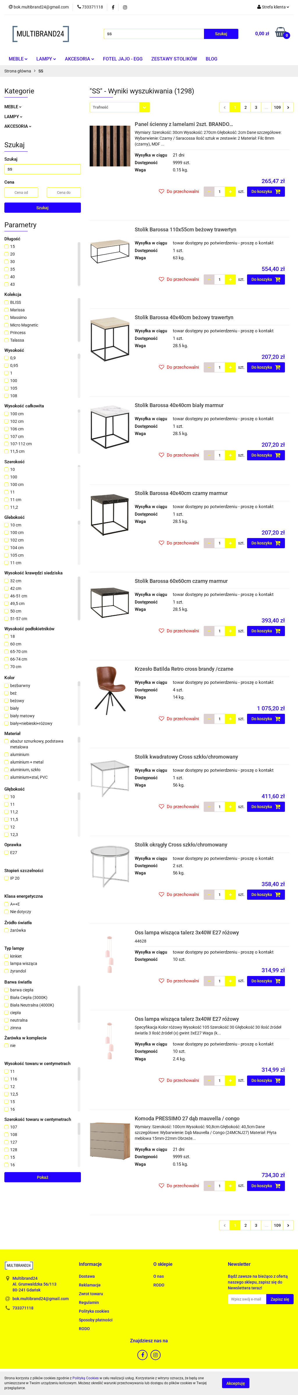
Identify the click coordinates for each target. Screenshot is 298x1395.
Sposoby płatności (96, 1320)
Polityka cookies (94, 1311)
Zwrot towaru (91, 1293)
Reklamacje (90, 1285)
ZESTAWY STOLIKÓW (174, 59)
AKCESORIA (78, 59)
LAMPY (44, 59)
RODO (84, 1328)
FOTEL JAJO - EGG (123, 59)
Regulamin (89, 1302)
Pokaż (42, 1177)
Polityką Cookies (85, 1378)
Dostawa (87, 1276)
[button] (90, 1264)
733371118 (23, 1308)
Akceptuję (235, 1383)
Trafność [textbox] (100, 107)
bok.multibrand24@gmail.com (41, 1298)
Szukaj (42, 207)
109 (277, 107)
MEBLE (17, 59)
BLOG (211, 59)
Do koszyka (262, 191)
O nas (158, 1276)
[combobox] (120, 107)
